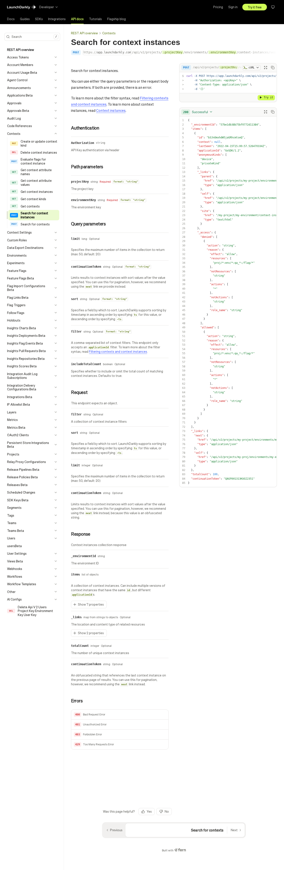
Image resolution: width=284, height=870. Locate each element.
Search (34, 37)
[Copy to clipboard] (273, 67)
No (167, 811)
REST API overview (84, 33)
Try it (268, 97)
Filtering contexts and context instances (118, 351)
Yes (149, 811)
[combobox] (197, 111)
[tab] (10, 19)
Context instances (111, 110)
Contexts (109, 33)
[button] (119, 715)
